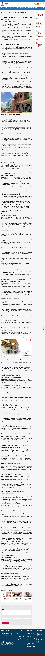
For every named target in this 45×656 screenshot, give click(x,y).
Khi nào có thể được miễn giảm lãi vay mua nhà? (40, 32)
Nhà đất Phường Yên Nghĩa (20, 635)
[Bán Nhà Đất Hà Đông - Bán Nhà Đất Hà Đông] (8, 4)
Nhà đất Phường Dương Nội (20, 636)
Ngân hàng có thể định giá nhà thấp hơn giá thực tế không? (40, 27)
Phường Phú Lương (23, 7)
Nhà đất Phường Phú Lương (20, 638)
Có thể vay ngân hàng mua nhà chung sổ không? (40, 19)
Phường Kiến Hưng (31, 7)
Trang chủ (2, 7)
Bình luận (4, 609)
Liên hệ (22, 9)
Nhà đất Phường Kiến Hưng (20, 639)
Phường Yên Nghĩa (8, 7)
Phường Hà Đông (37, 7)
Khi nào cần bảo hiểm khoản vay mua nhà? (40, 15)
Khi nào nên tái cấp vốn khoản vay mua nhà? (40, 40)
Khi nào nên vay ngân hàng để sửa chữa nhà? (40, 23)
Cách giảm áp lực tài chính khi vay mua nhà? (40, 36)
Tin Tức (42, 7)
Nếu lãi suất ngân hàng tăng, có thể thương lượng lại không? (40, 44)
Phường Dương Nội (16, 7)
